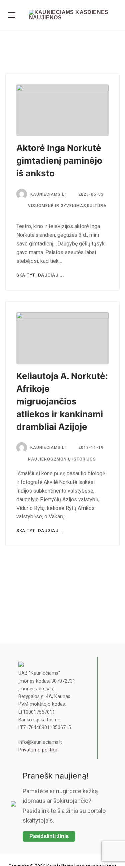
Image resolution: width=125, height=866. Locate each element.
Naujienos (40, 459)
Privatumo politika (37, 750)
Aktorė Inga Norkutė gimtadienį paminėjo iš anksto (59, 160)
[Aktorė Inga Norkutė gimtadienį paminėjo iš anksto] (62, 110)
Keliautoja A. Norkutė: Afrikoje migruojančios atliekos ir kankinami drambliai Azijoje (62, 401)
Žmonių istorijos (75, 459)
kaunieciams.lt (48, 194)
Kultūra (97, 205)
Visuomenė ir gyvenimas (56, 205)
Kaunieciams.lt (48, 447)
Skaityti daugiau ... (40, 275)
